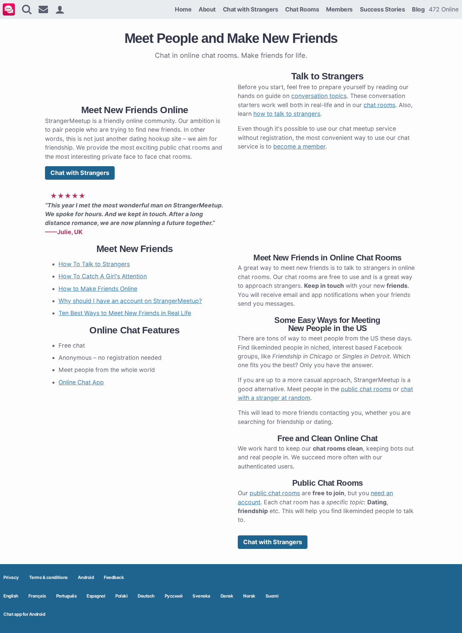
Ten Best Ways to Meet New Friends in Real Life (125, 312)
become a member (299, 146)
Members (339, 9)
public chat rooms (366, 389)
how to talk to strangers (286, 113)
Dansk (227, 596)
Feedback (114, 577)
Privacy (11, 577)
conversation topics (319, 95)
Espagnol (96, 596)
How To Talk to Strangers (94, 264)
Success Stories (382, 9)
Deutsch (146, 596)
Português (66, 596)
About (207, 9)
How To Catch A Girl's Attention (103, 276)
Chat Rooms (302, 9)
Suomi (272, 596)
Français (37, 596)
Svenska (201, 596)
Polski (121, 596)
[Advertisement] (134, 81)
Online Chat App (81, 382)
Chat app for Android (24, 614)
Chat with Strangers (250, 9)
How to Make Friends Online (98, 288)
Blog (418, 9)
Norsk (249, 596)
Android (86, 577)
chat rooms (379, 104)
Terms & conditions (48, 577)
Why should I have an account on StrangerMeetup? (130, 300)
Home (183, 9)
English (10, 596)
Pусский (174, 596)
